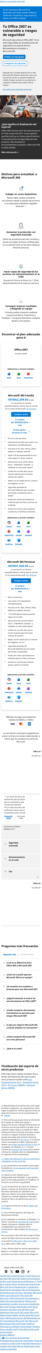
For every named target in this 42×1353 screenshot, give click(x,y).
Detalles (7, 1115)
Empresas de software (10, 1326)
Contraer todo (21, 817)
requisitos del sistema (20, 1149)
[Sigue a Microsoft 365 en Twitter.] (12, 1271)
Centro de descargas (20, 1284)
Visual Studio (26, 1326)
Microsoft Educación (31, 1290)
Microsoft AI (5, 1307)
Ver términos (31, 409)
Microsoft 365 (14, 1278)
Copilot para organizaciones (12, 1276)
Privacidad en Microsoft (28, 1329)
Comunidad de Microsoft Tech (15, 1321)
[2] (2, 1165)
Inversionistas (6, 1332)
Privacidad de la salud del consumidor (16, 1340)
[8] (2, 1219)
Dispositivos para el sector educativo (16, 1292)
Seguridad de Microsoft (21, 1307)
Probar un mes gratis (14, 57)
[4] (2, 1186)
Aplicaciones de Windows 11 (24, 1281)
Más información (9, 152)
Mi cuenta (25, 1139)
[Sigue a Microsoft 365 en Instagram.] (23, 1271)
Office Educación (17, 1298)
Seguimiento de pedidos (10, 1290)
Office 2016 (17, 1241)
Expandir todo (8, 817)
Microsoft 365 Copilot (20, 1312)
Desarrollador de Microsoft (18, 1315)
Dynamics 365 (6, 1309)
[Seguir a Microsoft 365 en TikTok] (28, 1271)
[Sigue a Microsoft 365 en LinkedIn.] (6, 1271)
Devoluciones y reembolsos (26, 1287)
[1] (2, 1159)
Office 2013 (27, 1241)
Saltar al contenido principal (12, 1)
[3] (2, 1175)
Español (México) (7, 1335)
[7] (2, 1212)
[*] (2, 1120)
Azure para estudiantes (29, 1304)
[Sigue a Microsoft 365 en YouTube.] (17, 1271)
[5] (2, 1206)
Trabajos (36, 1326)
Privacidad (25, 1343)
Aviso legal (12, 1346)
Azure (35, 1307)
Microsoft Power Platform (23, 1323)
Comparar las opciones (15, 63)
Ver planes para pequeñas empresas (17, 89)
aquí (30, 1079)
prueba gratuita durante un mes (24, 1144)
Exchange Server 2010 (11, 1082)
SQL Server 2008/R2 (16, 1085)
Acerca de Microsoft (9, 1329)
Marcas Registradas (26, 1346)
